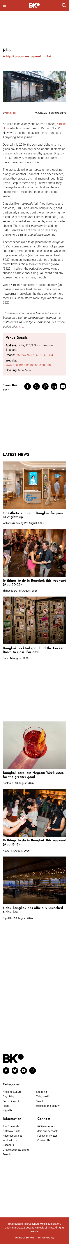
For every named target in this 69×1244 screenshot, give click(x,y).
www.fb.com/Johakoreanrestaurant (29, 365)
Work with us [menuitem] (10, 1140)
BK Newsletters (46, 1126)
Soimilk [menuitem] (7, 1154)
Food (6, 1105)
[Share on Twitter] (36, 386)
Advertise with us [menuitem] (12, 1135)
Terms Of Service (24, 1237)
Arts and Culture (12, 1091)
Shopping (41, 1091)
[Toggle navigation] (4, 5)
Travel (39, 1101)
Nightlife (7, 1110)
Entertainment (11, 1101)
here (20, 326)
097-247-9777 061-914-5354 (34, 355)
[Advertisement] (34, 29)
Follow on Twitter (47, 1135)
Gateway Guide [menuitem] (11, 1131)
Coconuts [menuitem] (8, 1144)
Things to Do (43, 1096)
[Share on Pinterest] (45, 386)
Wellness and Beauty (48, 1105)
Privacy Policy (46, 1237)
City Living (9, 1096)
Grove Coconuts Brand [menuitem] (16, 1149)
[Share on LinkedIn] (54, 386)
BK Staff (11, 112)
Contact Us (43, 1140)
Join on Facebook (47, 1131)
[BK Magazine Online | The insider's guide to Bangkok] (34, 5)
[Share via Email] (63, 386)
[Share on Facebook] (27, 386)
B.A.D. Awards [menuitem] (11, 1126)
